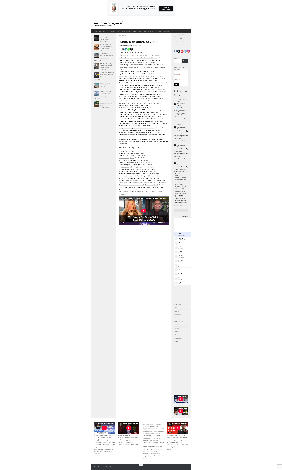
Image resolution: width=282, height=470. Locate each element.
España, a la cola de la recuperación (129, 125)
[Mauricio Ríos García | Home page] (110, 23)
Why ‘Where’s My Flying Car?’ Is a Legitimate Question (135, 103)
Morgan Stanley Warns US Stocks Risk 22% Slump (134, 112)
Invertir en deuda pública (126, 158)
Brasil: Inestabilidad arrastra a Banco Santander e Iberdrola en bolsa (139, 60)
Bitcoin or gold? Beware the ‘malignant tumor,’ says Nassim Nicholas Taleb (141, 187)
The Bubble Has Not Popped (127, 156)
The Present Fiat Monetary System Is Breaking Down (135, 116)
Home (95, 31)
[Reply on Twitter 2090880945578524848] (175, 206)
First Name (177, 74)
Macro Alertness (115, 31)
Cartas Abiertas (179, 301)
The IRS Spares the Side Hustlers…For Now (132, 114)
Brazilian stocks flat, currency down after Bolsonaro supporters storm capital (142, 67)
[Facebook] (120, 49)
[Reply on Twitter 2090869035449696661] (175, 141)
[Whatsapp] (128, 49)
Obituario (177, 324)
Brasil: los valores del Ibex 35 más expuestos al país (134, 56)
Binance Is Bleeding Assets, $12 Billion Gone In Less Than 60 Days (139, 119)
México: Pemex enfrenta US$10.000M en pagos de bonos (136, 87)
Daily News (122, 35)
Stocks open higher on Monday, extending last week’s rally (136, 89)
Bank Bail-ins (123, 151)
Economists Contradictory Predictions (130, 107)
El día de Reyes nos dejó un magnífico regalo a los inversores (137, 178)
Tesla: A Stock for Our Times (127, 160)
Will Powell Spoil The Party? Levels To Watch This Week (136, 110)
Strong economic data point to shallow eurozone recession (136, 128)
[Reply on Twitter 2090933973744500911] (175, 159)
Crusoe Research (137, 31)
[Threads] (131, 49)
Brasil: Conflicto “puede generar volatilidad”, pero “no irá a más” (138, 58)
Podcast (177, 331)
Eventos (177, 318)
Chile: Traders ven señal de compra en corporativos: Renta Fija (138, 78)
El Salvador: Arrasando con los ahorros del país (133, 80)
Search (175, 58)
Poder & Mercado (149, 31)
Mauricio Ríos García (126, 45)
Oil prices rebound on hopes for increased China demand (136, 121)
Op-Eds (177, 328)
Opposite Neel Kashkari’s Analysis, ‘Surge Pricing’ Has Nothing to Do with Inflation (144, 141)
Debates (177, 307)
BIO (100, 31)
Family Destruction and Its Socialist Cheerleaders (133, 96)
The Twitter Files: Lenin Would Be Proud (131, 101)
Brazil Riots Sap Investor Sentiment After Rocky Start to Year (137, 65)
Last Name (177, 79)
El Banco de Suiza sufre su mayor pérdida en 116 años (135, 132)
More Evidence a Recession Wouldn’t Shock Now (134, 173)
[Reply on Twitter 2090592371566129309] (175, 119)
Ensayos (177, 311)
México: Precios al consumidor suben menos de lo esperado (137, 85)
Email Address (177, 69)
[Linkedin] (125, 49)
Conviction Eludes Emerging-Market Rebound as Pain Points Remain (139, 123)
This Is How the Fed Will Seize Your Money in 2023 (134, 176)
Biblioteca (166, 31)
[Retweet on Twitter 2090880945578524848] (177, 206)
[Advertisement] (181, 369)
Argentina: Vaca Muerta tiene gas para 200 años (133, 74)
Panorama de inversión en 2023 (128, 167)
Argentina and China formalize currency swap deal (134, 71)
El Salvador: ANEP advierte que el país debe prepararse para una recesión (141, 83)
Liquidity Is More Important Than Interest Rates (133, 171)
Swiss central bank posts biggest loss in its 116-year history (137, 130)
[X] (123, 49)
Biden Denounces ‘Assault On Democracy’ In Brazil (134, 62)
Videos (177, 341)
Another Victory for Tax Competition (130, 165)
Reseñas (177, 335)
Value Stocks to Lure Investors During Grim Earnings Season (137, 139)
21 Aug (180, 107)
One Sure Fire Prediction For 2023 (129, 105)
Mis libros (159, 31)
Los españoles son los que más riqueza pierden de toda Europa (138, 183)
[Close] (281, 1)
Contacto (105, 31)
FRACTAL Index (126, 31)
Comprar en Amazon (166, 8)
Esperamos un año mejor (126, 153)
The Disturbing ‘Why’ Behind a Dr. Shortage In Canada (135, 94)
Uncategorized (178, 338)
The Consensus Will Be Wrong (128, 162)
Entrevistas (178, 314)
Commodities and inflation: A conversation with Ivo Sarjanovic (137, 192)
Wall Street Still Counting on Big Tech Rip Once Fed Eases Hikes (138, 92)
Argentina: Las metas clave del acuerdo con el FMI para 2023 (137, 76)
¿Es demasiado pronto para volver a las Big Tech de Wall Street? (138, 185)
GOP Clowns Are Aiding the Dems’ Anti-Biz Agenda (134, 98)
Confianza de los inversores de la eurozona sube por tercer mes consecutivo (142, 134)
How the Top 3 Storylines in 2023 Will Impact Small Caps (136, 180)
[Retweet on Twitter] (177, 99)
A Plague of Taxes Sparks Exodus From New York (134, 169)
